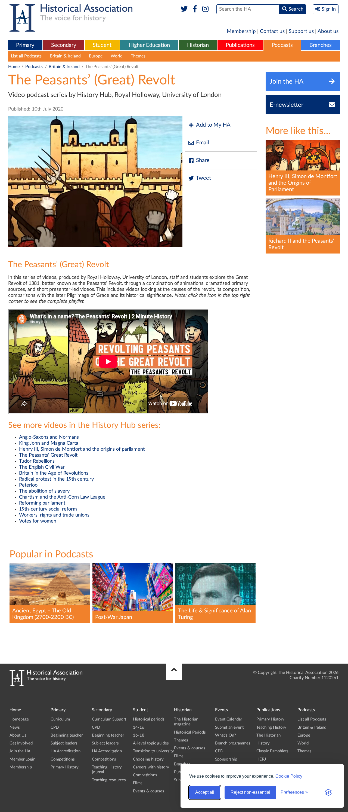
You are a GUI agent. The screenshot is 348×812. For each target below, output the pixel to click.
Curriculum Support (109, 719)
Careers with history (151, 767)
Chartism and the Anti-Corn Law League (62, 497)
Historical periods (148, 719)
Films (137, 783)
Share (203, 160)
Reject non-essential (250, 792)
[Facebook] (194, 9)
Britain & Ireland (65, 56)
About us (328, 31)
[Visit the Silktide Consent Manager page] (328, 792)
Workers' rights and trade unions (54, 515)
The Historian (268, 735)
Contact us (272, 31)
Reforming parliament (42, 503)
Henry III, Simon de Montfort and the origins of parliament (82, 449)
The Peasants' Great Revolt (48, 455)
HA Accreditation (65, 751)
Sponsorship (226, 759)
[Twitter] (184, 9)
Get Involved (21, 743)
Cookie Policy (288, 776)
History (263, 743)
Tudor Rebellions (37, 461)
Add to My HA (213, 125)
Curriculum (60, 719)
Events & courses (148, 791)
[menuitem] (25, 45)
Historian (198, 45)
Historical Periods (190, 732)
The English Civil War (42, 467)
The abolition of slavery (44, 491)
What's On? (225, 735)
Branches (320, 45)
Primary (25, 45)
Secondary (63, 45)
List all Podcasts (26, 56)
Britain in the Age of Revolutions (53, 473)
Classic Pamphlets (272, 751)
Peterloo (28, 485)
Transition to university (153, 751)
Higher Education (149, 45)
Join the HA (20, 751)
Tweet (203, 178)
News (15, 727)
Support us (301, 31)
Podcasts (282, 45)
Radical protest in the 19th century (56, 479)
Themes (138, 56)
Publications (240, 45)
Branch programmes (232, 743)
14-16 (138, 727)
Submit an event (229, 727)
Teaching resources (109, 780)
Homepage (19, 719)
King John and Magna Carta (48, 443)
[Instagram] (205, 9)
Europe (95, 56)
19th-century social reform (48, 509)
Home (14, 67)
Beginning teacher (67, 735)
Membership (241, 31)
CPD (55, 727)
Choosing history (148, 759)
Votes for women (37, 521)
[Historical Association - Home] (46, 685)
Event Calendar (228, 719)
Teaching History (271, 727)
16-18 (138, 735)
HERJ (261, 759)
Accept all (204, 792)
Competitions (63, 759)
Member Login (22, 759)
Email (202, 142)
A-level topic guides (151, 743)
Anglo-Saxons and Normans (49, 437)
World (117, 56)
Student (102, 45)
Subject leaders (64, 743)
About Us (18, 735)
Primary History (65, 767)
